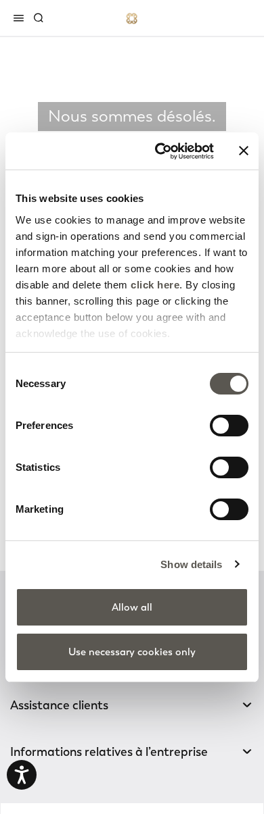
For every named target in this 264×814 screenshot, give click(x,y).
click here (155, 284)
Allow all (132, 607)
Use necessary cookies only (132, 652)
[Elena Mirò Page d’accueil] (132, 18)
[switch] (229, 425)
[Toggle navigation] (21, 17)
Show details (191, 564)
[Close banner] (243, 150)
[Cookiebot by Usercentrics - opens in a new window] (160, 151)
